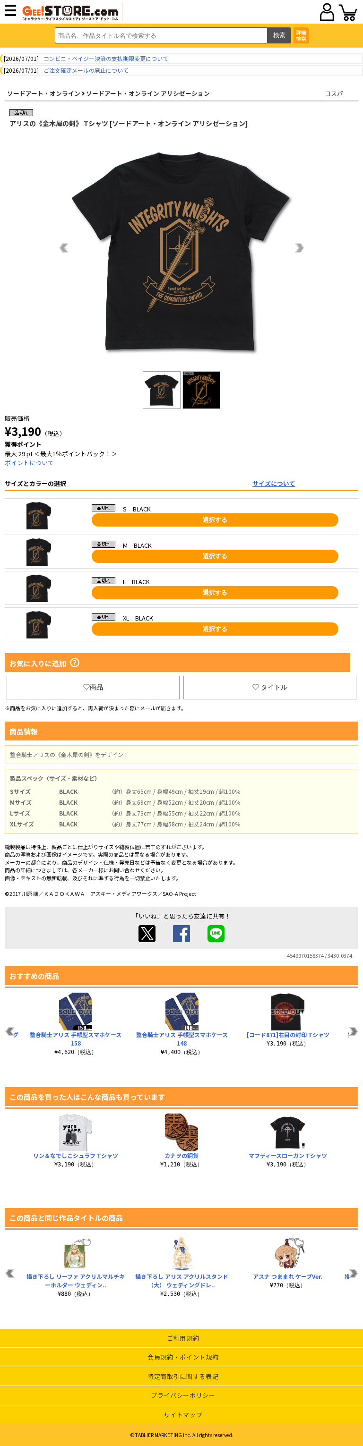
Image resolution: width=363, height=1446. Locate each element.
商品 (96, 687)
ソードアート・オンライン (43, 93)
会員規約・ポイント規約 (182, 1356)
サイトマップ (183, 1414)
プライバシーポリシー (183, 1395)
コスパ (334, 93)
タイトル (274, 687)
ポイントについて (29, 462)
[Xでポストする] (147, 939)
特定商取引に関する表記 (182, 1376)
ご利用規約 (183, 1338)
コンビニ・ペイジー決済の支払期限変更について (105, 58)
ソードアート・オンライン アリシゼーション (148, 93)
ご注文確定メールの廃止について (86, 70)
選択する (215, 519)
